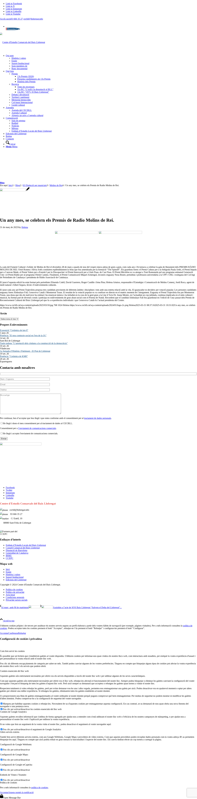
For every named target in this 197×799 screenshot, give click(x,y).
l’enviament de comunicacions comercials (37, 428)
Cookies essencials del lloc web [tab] (14, 671)
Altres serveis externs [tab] (9, 732)
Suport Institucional (15, 577)
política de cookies (39, 787)
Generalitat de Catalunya (17, 553)
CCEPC (9, 558)
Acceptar (4, 633)
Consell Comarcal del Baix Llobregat (23, 548)
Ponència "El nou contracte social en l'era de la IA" (23, 335)
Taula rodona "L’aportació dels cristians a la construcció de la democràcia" (34, 343)
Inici (8, 569)
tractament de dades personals (97, 418)
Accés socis (5, 19)
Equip (8, 572)
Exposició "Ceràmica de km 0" (14, 330)
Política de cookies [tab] (8, 782)
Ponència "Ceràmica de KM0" (14, 356)
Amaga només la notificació (21, 792)
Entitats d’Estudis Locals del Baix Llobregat (26, 545)
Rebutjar (22, 633)
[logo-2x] (22, 42)
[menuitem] (101, 62)
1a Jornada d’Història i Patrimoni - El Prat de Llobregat (25, 351)
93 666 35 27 (17, 19)
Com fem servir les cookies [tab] (12, 651)
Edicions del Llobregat (16, 579)
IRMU (9, 555)
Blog (2, 183)
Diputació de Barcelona (16, 550)
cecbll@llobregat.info (33, 19)
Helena (24, 227)
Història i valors (13, 574)
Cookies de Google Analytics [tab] (13, 712)
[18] (15, 190)
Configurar (13, 633)
